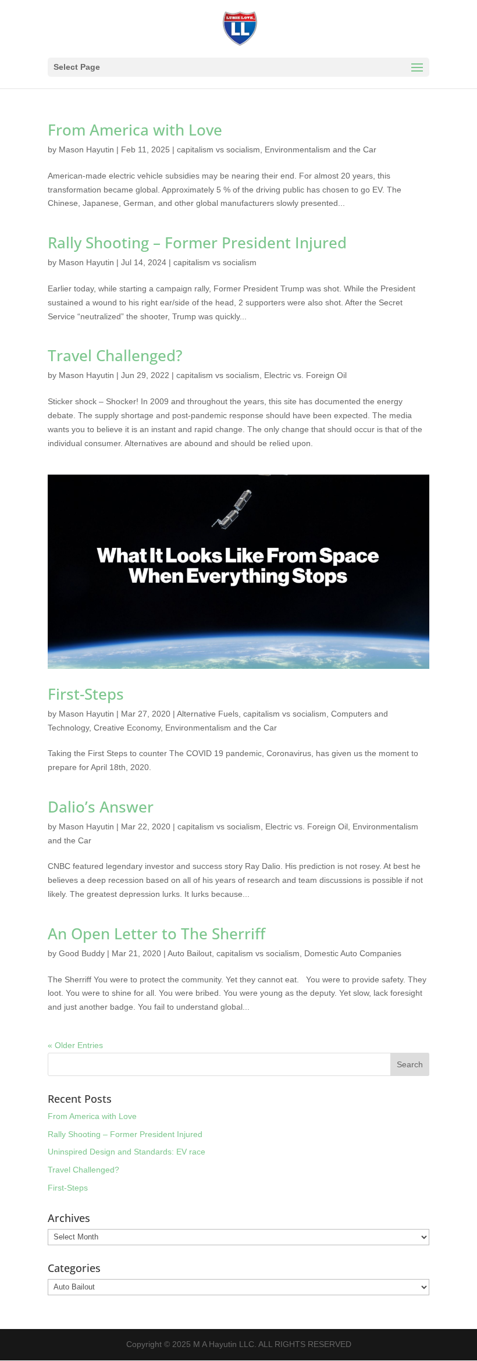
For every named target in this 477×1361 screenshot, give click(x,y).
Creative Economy (127, 727)
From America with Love (135, 129)
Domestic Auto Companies (352, 953)
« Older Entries (75, 1045)
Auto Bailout (190, 953)
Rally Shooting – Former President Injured (197, 242)
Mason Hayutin (86, 149)
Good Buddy (82, 953)
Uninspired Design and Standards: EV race (126, 1151)
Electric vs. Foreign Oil (305, 375)
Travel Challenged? (115, 355)
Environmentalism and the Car (320, 149)
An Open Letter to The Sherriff (156, 933)
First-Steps (86, 693)
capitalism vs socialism (218, 149)
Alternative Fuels (207, 713)
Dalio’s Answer (101, 806)
